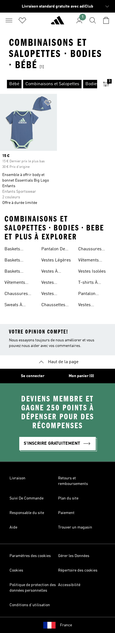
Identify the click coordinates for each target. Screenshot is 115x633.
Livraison (17, 478)
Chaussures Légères (16, 294)
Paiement (66, 513)
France (66, 625)
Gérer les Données (73, 556)
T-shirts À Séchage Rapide (93, 283)
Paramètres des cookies (30, 556)
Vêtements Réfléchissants (92, 261)
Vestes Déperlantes (90, 305)
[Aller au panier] (106, 20)
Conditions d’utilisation (29, 605)
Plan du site (68, 498)
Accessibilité (69, 585)
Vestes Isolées (92, 271)
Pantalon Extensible (88, 294)
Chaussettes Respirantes (53, 305)
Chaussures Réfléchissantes (93, 250)
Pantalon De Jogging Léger (55, 250)
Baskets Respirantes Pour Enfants (17, 272)
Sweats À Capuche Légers (20, 305)
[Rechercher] (92, 20)
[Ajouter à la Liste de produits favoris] (48, 103)
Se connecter (32, 376)
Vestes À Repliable (50, 272)
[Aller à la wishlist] (22, 20)
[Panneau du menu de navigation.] (9, 20)
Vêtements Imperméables (18, 283)
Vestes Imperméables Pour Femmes (55, 294)
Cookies (16, 570)
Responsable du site (26, 513)
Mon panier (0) (81, 376)
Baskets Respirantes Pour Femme (17, 250)
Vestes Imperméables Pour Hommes (55, 283)
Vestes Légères (56, 260)
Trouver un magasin (75, 527)
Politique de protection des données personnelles (32, 587)
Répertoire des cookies (77, 570)
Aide (13, 527)
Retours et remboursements (73, 481)
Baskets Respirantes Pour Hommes (18, 261)
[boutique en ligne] (57, 22)
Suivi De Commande (26, 498)
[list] (48, 84)
